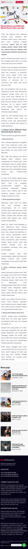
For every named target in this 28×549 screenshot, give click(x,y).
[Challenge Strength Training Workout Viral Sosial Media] (6, 450)
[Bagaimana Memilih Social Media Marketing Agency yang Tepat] (6, 392)
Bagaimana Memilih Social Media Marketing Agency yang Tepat (19, 387)
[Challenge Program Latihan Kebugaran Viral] (6, 421)
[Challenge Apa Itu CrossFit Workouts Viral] (6, 436)
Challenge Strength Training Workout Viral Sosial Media (18, 445)
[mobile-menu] (26, 2)
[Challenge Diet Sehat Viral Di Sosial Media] (6, 406)
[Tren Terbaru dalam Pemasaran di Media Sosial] (6, 379)
